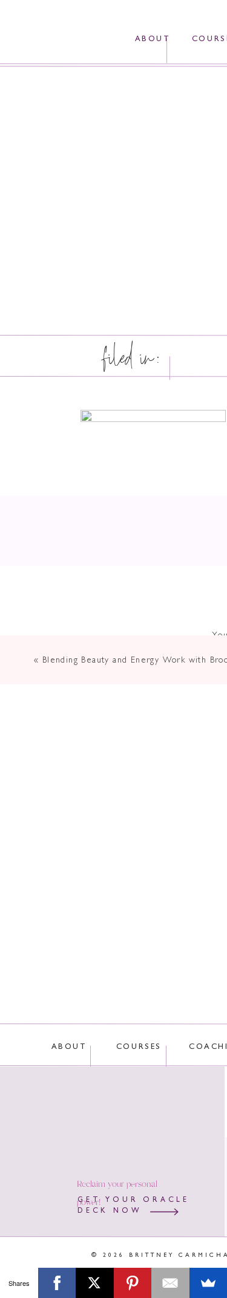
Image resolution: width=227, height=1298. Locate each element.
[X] (95, 1283)
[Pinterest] (133, 1283)
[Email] (170, 1283)
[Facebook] (57, 1283)
